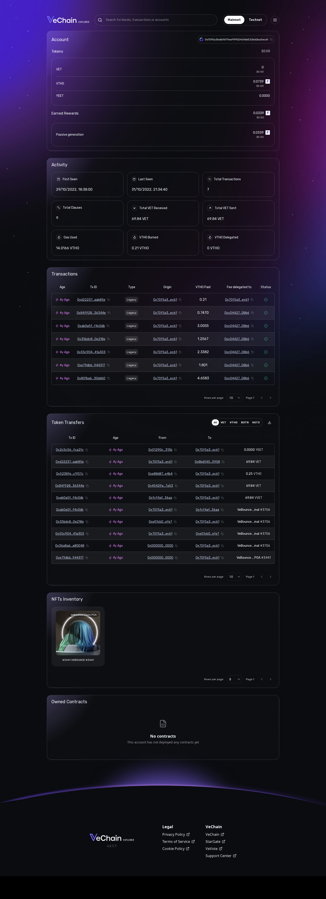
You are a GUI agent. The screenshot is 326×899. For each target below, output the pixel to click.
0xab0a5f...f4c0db (91, 326)
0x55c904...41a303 (91, 352)
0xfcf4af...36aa (160, 498)
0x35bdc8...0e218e (91, 339)
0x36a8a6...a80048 (69, 546)
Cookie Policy (173, 848)
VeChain (212, 834)
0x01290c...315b (160, 450)
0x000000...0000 (160, 546)
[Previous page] (262, 398)
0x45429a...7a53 (160, 486)
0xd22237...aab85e (91, 300)
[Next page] (271, 398)
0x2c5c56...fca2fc (70, 450)
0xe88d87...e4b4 (160, 474)
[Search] (100, 20)
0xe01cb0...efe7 (160, 522)
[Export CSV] (269, 422)
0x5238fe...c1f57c (69, 474)
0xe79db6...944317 (91, 365)
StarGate (213, 841)
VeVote (212, 848)
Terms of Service (176, 841)
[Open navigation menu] (275, 20)
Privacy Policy (173, 834)
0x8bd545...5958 (207, 462)
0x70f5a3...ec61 (165, 300)
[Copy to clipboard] (271, 39)
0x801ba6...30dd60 (91, 378)
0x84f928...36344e (91, 313)
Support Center (219, 855)
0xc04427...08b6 (236, 313)
